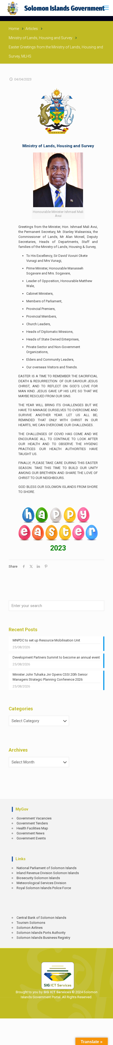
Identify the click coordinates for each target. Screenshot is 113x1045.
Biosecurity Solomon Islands (38, 878)
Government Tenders (32, 823)
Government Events (31, 838)
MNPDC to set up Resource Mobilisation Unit (46, 640)
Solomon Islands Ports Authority (41, 933)
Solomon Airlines (30, 928)
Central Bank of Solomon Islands (41, 918)
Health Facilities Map (32, 828)
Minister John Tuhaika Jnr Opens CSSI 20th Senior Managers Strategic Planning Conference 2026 (50, 676)
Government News (30, 833)
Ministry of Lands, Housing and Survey (40, 38)
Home (14, 29)
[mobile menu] (105, 7)
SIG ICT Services (57, 992)
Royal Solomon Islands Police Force (44, 888)
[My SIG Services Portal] (56, 7)
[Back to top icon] (105, 1037)
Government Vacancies (34, 818)
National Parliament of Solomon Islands (46, 868)
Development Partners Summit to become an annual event (56, 657)
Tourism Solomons (31, 923)
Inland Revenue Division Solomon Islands (48, 873)
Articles (31, 29)
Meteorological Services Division (41, 883)
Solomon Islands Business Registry (43, 938)
